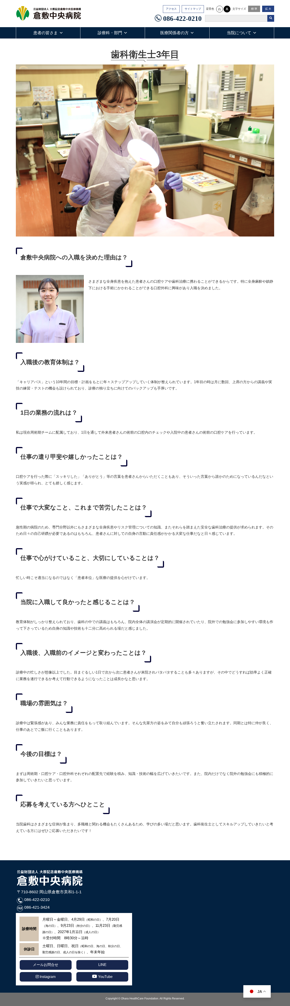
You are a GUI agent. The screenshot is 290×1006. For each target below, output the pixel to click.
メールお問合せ (45, 965)
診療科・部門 (110, 33)
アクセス (171, 8)
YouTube (105, 977)
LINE (102, 965)
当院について (239, 33)
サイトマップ (193, 8)
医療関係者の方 (174, 33)
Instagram (47, 977)
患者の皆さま (45, 33)
